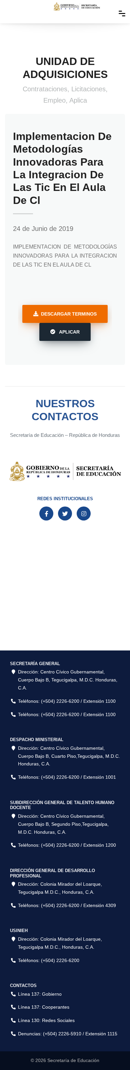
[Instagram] (84, 514)
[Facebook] (46, 514)
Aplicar (69, 332)
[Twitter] (65, 514)
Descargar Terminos (69, 314)
